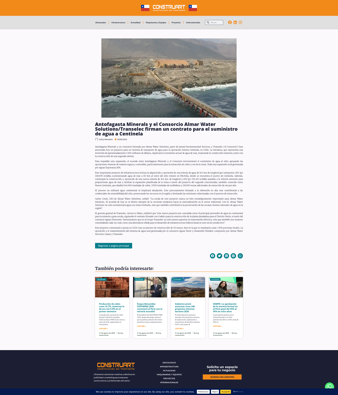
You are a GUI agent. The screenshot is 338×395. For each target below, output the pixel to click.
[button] (212, 256)
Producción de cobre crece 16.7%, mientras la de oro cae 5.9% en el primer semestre (111, 307)
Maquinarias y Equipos (156, 22)
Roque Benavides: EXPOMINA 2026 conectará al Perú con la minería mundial (149, 307)
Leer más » (103, 328)
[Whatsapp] (329, 387)
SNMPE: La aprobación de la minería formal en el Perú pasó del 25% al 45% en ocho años (225, 307)
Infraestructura (118, 22)
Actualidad (135, 22)
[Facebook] (230, 22)
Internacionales (193, 22)
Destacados (100, 22)
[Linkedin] (235, 22)
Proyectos (176, 22)
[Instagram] (240, 22)
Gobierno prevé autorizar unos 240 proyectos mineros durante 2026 (185, 307)
